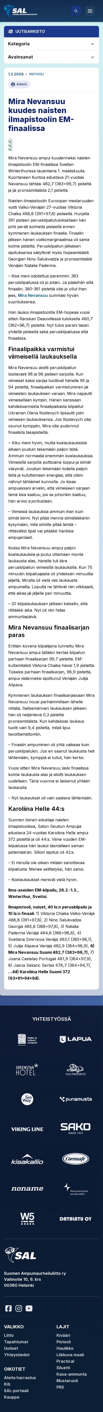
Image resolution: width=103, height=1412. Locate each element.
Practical (65, 1361)
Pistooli (36, 74)
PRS (60, 1387)
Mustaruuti (67, 1380)
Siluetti (63, 1367)
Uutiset (11, 1348)
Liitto (9, 1335)
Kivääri (63, 1335)
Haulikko (65, 1348)
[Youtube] (29, 1308)
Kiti (7, 1384)
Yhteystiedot (17, 1354)
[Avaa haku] (76, 11)
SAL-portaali (16, 1390)
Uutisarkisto (30, 31)
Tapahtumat (16, 1341)
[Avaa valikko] (90, 11)
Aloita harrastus (20, 1377)
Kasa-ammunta (71, 1374)
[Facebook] (8, 1308)
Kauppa (11, 1397)
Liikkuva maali (70, 1354)
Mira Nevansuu (33, 295)
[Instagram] (19, 1308)
